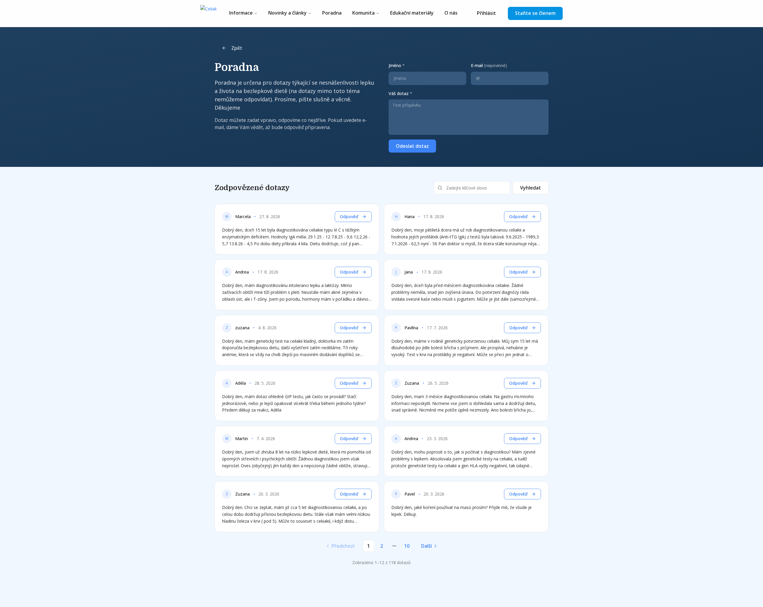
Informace (241, 13)
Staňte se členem (535, 13)
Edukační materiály (412, 13)
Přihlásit (486, 13)
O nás (451, 13)
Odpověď (349, 216)
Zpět (236, 48)
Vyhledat (530, 187)
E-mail (489, 65)
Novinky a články (287, 13)
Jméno (397, 65)
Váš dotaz (400, 93)
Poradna (332, 13)
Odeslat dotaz (412, 146)
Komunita (363, 13)
